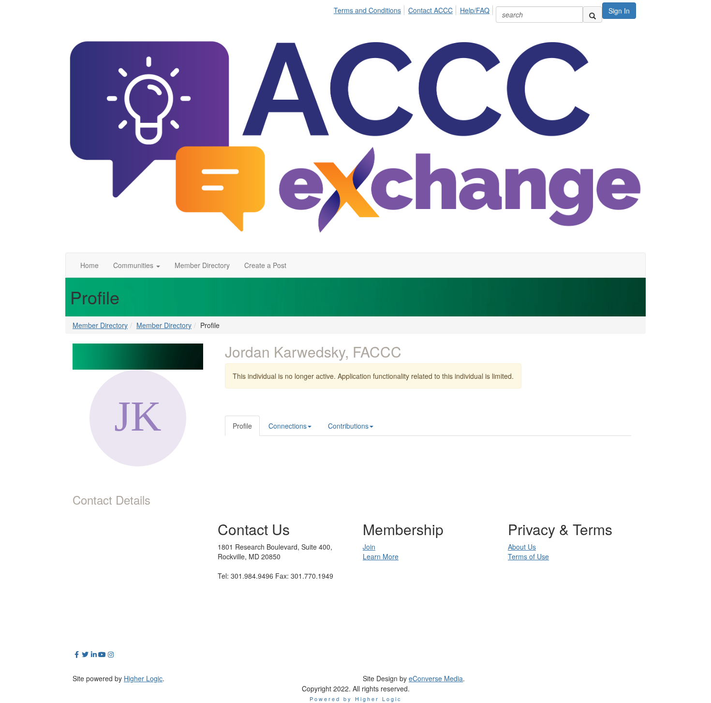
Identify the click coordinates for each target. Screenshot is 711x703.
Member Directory (100, 325)
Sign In (619, 10)
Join (369, 547)
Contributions (348, 426)
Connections (287, 426)
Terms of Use (528, 556)
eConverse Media (436, 678)
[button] (136, 265)
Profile (242, 426)
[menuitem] (370, 8)
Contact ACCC (430, 10)
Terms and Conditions (367, 10)
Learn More (381, 556)
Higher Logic (143, 678)
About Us (522, 547)
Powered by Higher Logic (356, 699)
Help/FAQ (474, 10)
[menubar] (414, 8)
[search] (592, 14)
